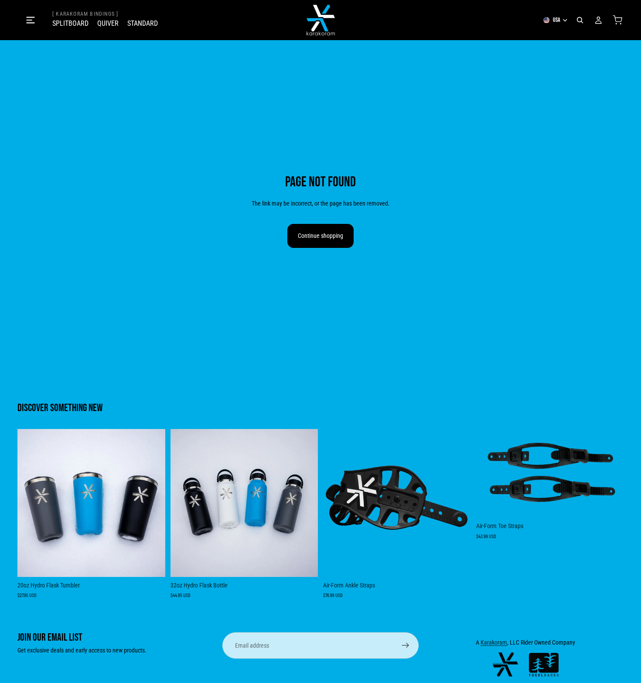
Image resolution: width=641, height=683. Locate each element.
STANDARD (142, 23)
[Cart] (617, 20)
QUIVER (108, 23)
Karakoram (494, 642)
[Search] (580, 20)
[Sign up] (405, 645)
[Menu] (30, 20)
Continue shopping (320, 235)
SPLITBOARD (70, 23)
